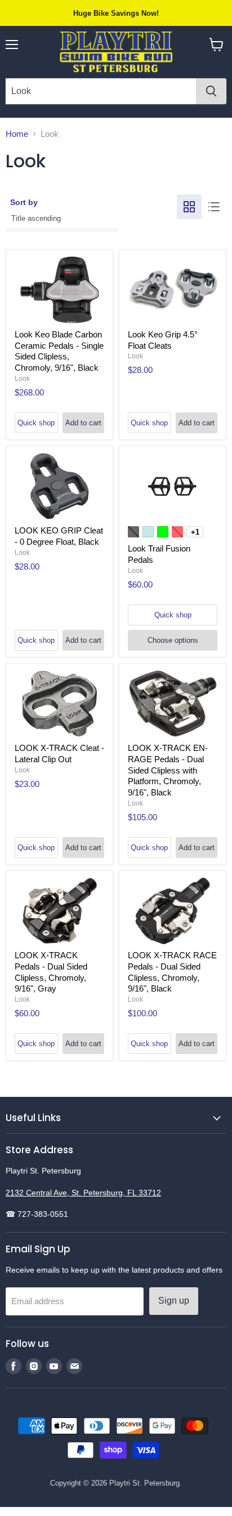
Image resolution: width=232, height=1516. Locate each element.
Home (17, 134)
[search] (101, 91)
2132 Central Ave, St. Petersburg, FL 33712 (83, 1192)
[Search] (211, 91)
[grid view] (189, 206)
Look (22, 379)
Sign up (173, 1300)
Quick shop (36, 423)
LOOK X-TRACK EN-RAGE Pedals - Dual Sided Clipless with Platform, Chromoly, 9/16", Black (168, 770)
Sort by (24, 202)
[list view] (214, 206)
